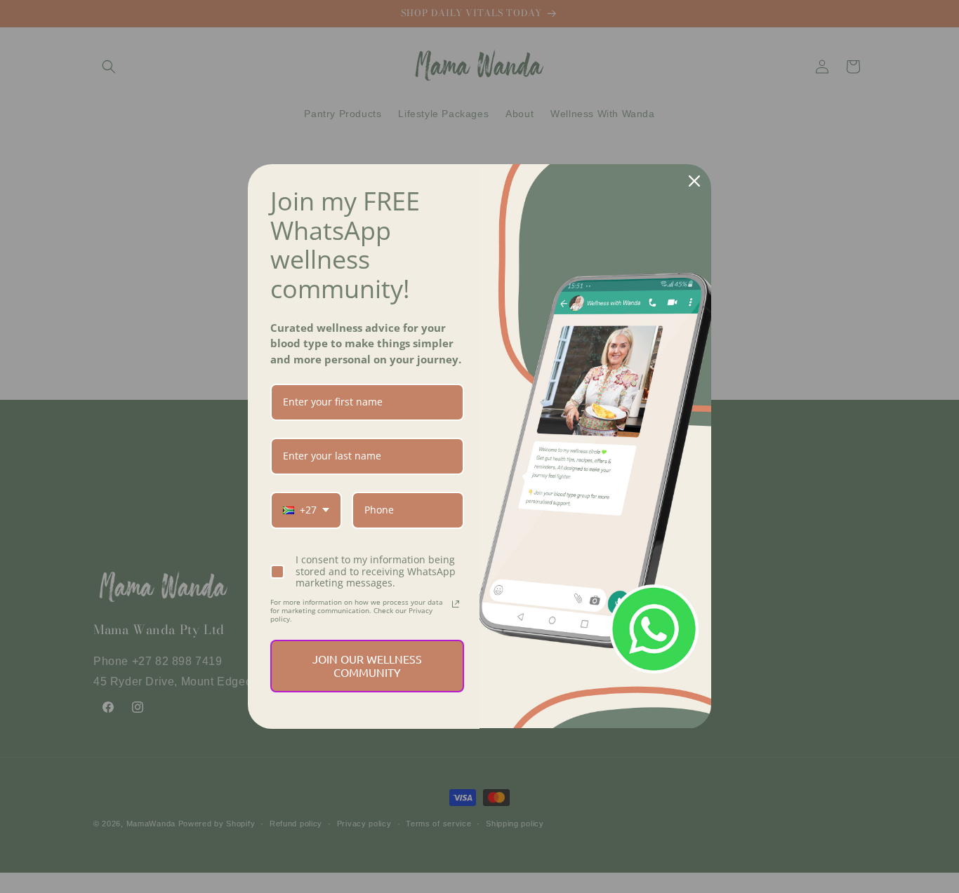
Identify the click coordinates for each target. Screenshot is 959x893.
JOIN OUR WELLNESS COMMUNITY (367, 665)
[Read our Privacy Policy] (455, 604)
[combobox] (306, 510)
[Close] (694, 181)
